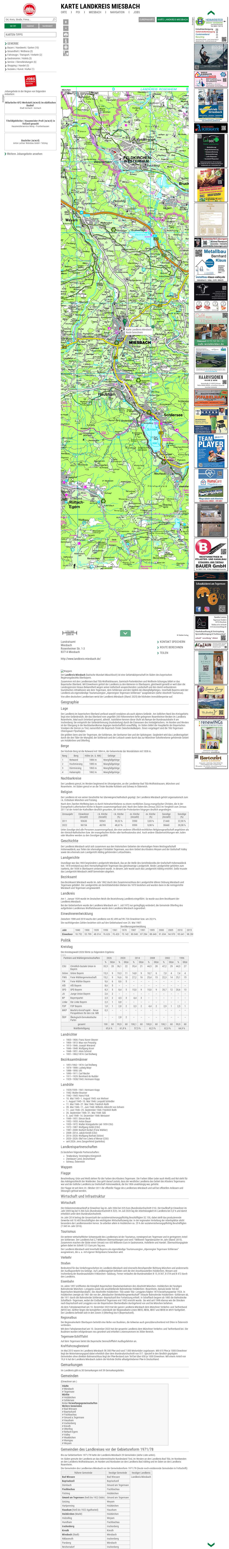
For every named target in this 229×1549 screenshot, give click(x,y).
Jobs (136, 12)
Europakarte (147, 19)
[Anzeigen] (30, 81)
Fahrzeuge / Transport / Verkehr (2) (24, 54)
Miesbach (95, 12)
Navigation (117, 12)
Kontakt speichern (172, 641)
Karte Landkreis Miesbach (100, 6)
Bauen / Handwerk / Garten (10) (23, 47)
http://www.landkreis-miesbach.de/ (81, 658)
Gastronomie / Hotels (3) (19, 58)
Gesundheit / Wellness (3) (20, 51)
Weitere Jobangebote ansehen (24, 154)
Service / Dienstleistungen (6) (21, 61)
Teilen (164, 653)
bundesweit (48, 26)
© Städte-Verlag (182, 635)
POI (78, 12)
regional (30, 26)
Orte (64, 12)
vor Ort (13, 26)
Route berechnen (134, 332)
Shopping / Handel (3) (18, 65)
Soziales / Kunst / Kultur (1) (20, 69)
